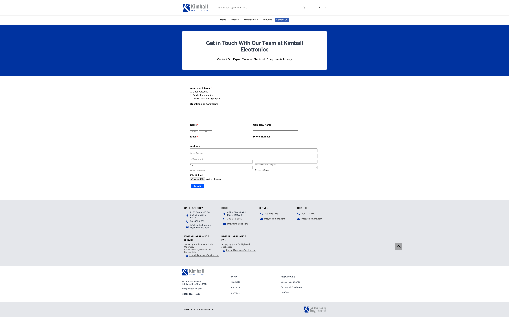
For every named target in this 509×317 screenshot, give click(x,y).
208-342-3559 (234, 218)
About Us (235, 287)
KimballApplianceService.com (204, 255)
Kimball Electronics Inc (202, 309)
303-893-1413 (271, 213)
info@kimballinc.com (237, 224)
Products (235, 282)
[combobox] (261, 8)
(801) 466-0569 (191, 294)
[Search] (304, 8)
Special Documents (290, 282)
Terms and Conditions (291, 287)
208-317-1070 (308, 213)
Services (235, 293)
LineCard (285, 292)
